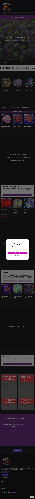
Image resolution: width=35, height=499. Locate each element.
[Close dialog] (27, 240)
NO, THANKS (17, 255)
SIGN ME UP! (17, 252)
